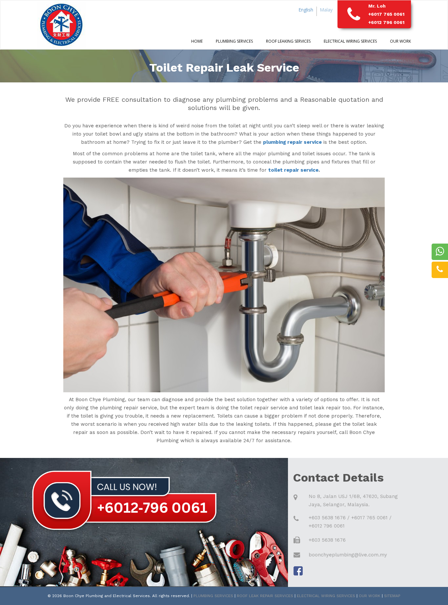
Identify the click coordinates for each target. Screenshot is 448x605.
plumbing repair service (292, 142)
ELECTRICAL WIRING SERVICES (326, 596)
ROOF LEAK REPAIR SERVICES (265, 596)
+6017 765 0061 (386, 14)
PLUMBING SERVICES (213, 596)
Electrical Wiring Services (350, 41)
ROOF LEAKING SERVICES (288, 41)
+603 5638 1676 (327, 518)
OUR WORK (400, 41)
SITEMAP (392, 596)
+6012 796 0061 (386, 22)
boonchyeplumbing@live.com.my (348, 555)
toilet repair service (293, 170)
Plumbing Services (234, 41)
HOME (197, 41)
